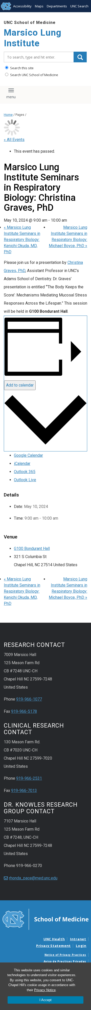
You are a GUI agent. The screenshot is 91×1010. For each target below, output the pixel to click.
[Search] (80, 57)
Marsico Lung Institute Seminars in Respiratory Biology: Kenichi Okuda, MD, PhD (22, 239)
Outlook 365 (24, 471)
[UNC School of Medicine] (45, 919)
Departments (57, 6)
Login (81, 945)
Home (8, 115)
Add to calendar (20, 385)
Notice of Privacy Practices (65, 955)
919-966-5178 (24, 711)
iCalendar (22, 463)
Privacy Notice (45, 990)
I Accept (45, 1000)
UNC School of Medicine (30, 22)
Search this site (21, 68)
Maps (39, 6)
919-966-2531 (29, 778)
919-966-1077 (29, 699)
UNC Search (79, 6)
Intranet (78, 939)
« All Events (14, 139)
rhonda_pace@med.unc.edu (33, 878)
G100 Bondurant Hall (32, 548)
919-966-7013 (24, 790)
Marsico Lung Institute (32, 38)
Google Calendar (28, 455)
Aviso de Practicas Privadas (65, 961)
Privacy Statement (53, 945)
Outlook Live (25, 479)
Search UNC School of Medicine (33, 75)
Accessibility (22, 6)
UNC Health (54, 939)
